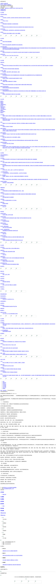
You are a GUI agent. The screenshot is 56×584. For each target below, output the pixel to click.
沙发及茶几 (2, 253)
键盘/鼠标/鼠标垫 (6, 197)
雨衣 (15, 236)
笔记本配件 (2, 111)
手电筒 (12, 165)
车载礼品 (11, 284)
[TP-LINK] (28, 209)
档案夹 (4, 115)
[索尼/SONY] (33, 209)
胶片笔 (2, 105)
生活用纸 (2, 156)
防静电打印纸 (17, 240)
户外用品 (8, 182)
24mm (15, 55)
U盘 (13, 200)
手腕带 (4, 240)
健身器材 (12, 182)
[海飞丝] (3, 185)
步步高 (8, 299)
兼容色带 (38, 52)
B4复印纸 (16, 17)
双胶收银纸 (5, 23)
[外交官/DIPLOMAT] (13, 292)
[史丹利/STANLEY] (8, 379)
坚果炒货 (16, 341)
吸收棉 (37, 162)
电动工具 (4, 362)
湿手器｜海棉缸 (6, 130)
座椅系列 (2, 250)
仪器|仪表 (2, 364)
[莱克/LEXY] (18, 336)
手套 (22, 8)
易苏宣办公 (7, 8)
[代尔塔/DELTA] (3, 243)
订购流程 (8, 560)
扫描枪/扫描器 (23, 84)
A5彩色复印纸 (5, 30)
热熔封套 (2, 62)
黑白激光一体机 (17, 71)
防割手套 (8, 217)
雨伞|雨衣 (23, 165)
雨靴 (6, 214)
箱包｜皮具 (5, 284)
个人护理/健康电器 (4, 330)
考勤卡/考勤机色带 (9, 81)
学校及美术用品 (3, 142)
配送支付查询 (10, 555)
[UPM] (3, 36)
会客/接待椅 (9, 251)
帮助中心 (9, 4)
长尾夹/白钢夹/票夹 (44, 146)
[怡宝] (23, 357)
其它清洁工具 (28, 162)
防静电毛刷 (12, 240)
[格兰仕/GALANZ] (33, 336)
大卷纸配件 (35, 179)
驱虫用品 (22, 159)
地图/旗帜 (53, 129)
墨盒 (1, 43)
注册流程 (12, 550)
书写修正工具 (3, 117)
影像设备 (2, 308)
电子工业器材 (9, 375)
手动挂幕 (10, 78)
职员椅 (13, 251)
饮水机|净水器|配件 (38, 323)
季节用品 (26, 159)
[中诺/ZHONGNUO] (8, 316)
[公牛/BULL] (38, 379)
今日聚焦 (2, 496)
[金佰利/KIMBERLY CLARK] (23, 243)
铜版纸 (10, 33)
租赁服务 (2, 333)
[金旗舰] (28, 36)
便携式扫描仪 (29, 84)
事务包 (2, 101)
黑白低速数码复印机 (29, 75)
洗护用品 (2, 168)
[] (2, 3)
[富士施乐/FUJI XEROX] (3, 58)
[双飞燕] (18, 209)
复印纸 (11, 8)
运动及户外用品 (3, 181)
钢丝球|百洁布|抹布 (22, 162)
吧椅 (6, 251)
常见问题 (4, 560)
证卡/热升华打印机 (34, 65)
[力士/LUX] (13, 185)
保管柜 (12, 261)
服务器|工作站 (18, 190)
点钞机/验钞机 (8, 94)
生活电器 (2, 320)
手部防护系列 (3, 216)
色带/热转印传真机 (10, 68)
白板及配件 (2, 139)
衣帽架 (17, 264)
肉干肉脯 (8, 341)
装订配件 (43, 129)
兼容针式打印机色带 (6, 52)
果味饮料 (15, 351)
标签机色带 (2, 54)
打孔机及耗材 (13, 146)
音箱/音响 (11, 306)
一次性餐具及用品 (4, 171)
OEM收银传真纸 (15, 23)
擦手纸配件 (40, 179)
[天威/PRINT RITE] (28, 58)
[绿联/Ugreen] (38, 209)
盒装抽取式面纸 (24, 179)
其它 (3, 166)
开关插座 (50, 375)
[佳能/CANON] (13, 58)
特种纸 (2, 32)
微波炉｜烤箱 (5, 328)
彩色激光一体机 (6, 71)
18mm (12, 55)
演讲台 (9, 248)
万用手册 (2, 108)
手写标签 (11, 126)
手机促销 (2, 510)
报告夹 (14, 115)
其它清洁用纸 (9, 227)
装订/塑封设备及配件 (4, 89)
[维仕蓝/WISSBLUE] (18, 292)
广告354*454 (2, 515)
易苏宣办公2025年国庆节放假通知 (9, 487)
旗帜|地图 (27, 165)
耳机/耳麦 (15, 306)
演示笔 (20, 78)
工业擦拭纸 (12, 162)
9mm (5, 55)
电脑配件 (2, 192)
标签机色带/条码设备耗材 (14, 87)
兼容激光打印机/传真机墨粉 (8, 47)
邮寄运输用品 (3, 132)
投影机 (4, 78)
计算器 (52, 146)
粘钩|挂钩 (16, 165)
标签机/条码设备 (6, 87)
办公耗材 (2, 38)
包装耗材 (8, 368)
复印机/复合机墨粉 (8, 49)
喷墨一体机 (11, 71)
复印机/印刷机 (3, 73)
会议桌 (6, 248)
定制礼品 (2, 276)
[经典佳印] (23, 36)
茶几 (5, 254)
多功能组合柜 (16, 257)
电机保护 (13, 375)
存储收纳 (19, 165)
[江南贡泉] (3, 357)
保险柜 (6, 261)
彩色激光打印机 (12, 65)
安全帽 (4, 221)
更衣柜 (20, 257)
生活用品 (2, 152)
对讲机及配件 (3, 301)
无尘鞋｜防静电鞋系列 (5, 229)
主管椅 (4, 251)
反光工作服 (12, 236)
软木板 (15, 140)
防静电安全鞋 (15, 230)
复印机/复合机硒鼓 (15, 49)
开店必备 (2, 508)
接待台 (18, 248)
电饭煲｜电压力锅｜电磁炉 (16, 328)
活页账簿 (31, 129)
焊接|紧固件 (3, 370)
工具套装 (15, 362)
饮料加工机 (31, 328)
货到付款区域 (5, 555)
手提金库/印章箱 (20, 129)
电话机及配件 (3, 298)
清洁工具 (2, 161)
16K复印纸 (28, 17)
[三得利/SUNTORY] (28, 357)
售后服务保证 (9, 564)
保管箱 (9, 261)
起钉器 (38, 146)
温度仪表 (4, 365)
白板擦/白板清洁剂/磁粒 (7, 140)
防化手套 (29, 217)
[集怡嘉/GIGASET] (13, 316)
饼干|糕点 (20, 341)
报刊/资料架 (7, 264)
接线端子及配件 (42, 375)
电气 (1, 374)
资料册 (9, 115)
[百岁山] (8, 357)
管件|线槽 (36, 375)
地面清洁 (16, 162)
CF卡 (8, 313)
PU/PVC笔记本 (8, 123)
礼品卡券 (25, 354)
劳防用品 (2, 211)
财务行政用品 (3, 128)
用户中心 (2, 4)
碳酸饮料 (12, 351)
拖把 (35, 162)
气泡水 (12, 344)
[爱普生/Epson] (38, 36)
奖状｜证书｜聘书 (6, 274)
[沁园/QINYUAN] (3, 336)
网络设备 (2, 202)
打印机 (2, 64)
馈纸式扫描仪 (10, 84)
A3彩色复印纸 (16, 30)
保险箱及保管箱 (3, 259)
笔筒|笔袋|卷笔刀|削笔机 (19, 147)
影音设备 (2, 305)
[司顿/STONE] (23, 292)
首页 (3, 381)
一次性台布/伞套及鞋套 (13, 173)
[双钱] (33, 243)
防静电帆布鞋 (5, 230)
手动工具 (12, 362)
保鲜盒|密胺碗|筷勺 (4, 154)
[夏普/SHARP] (28, 336)
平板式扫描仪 (5, 84)
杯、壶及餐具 (3, 175)
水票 (15, 344)
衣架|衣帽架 (52, 165)
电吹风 (9, 331)
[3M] (18, 243)
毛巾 (17, 169)
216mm (6, 20)
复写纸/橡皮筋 (26, 129)
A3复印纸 (8, 17)
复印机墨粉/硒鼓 (3, 46)
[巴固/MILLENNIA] (13, 243)
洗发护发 (20, 169)
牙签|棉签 (25, 173)
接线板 (53, 375)
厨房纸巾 (16, 179)
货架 (23, 257)
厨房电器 (2, 327)
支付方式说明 (16, 555)
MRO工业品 (2, 359)
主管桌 (12, 248)
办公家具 (2, 245)
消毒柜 (9, 328)
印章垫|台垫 (11, 130)
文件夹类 (2, 114)
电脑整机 (2, 189)
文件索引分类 (26, 115)
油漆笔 (8, 120)
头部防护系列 (3, 219)
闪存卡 (4, 200)
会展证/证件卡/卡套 (10, 137)
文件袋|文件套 (49, 115)
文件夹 (13, 8)
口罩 (3, 224)
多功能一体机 (3, 70)
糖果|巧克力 (12, 341)
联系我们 (21, 555)
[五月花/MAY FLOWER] (33, 185)
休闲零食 (4, 341)
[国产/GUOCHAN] (3, 269)
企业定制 (2, 278)
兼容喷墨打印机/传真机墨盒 (17, 44)
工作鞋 (8, 214)
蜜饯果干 (24, 341)
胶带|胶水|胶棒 (27, 147)
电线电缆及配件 (28, 375)
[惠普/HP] (23, 58)
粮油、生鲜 (2, 353)
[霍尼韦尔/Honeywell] (28, 243)
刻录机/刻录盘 (3, 205)
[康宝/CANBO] (38, 336)
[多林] (18, 36)
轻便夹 (6, 115)
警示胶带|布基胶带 (46, 165)
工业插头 (33, 375)
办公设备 (2, 60)
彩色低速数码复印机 (6, 75)
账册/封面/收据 (48, 129)
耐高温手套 (12, 217)
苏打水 (9, 344)
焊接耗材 (15, 372)
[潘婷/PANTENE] (8, 185)
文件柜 (6, 146)
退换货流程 (18, 564)
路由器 (4, 203)
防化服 (4, 236)
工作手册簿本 (3, 109)
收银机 (19, 94)
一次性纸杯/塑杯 (6, 173)
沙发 (3, 254)
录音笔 (4, 306)
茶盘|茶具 (26, 176)
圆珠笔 (2, 102)
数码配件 (2, 310)
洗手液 (4, 169)
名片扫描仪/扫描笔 (17, 84)
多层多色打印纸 (3, 14)
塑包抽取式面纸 (30, 179)
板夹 (22, 115)
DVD (4, 206)
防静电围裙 (7, 240)
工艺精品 (2, 288)
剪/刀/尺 (49, 146)
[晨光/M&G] (8, 292)
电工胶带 (22, 375)
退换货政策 (5, 564)
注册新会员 (12, 560)
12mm (8, 55)
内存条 (15, 200)
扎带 (5, 376)
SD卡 (6, 313)
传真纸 (2, 19)
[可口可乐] (38, 357)
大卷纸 (12, 179)
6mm (3, 55)
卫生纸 (19, 179)
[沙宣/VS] (18, 185)
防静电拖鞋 (10, 230)
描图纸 (19, 33)
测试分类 (4, 494)
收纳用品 (37, 165)
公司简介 (16, 560)
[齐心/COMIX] (33, 316)
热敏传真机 (17, 68)
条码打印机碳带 (25, 52)
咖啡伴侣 (8, 351)
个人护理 (14, 169)
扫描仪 (2, 83)
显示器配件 (11, 197)
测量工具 (8, 362)
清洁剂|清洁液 (13, 159)
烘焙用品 (21, 354)
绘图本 (2, 110)
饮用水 (2, 343)
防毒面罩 (6, 224)
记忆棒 (16, 313)
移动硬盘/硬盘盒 (8, 200)
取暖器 (8, 323)
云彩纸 (13, 33)
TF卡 (4, 313)
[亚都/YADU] (23, 336)
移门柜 (6, 257)
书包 (7, 143)
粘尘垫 (21, 240)
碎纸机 (4, 94)
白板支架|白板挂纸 (27, 140)
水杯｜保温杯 (14, 176)
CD (5, 206)
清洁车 (33, 162)
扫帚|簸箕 (41, 162)
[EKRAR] (13, 269)
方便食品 (17, 354)
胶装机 (40, 90)
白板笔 (2, 103)
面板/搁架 (14, 264)
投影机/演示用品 (3, 77)
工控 (3, 376)
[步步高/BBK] (18, 316)
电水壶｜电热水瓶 (25, 328)
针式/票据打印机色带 (32, 52)
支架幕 (6, 78)
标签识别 (2, 125)
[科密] (28, 97)
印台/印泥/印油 (9, 129)
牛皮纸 (16, 33)
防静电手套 (25, 217)
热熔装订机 (11, 90)
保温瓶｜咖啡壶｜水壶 (7, 176)
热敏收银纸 (9, 23)
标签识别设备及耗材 (4, 86)
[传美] (33, 36)
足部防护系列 (3, 213)
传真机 (2, 67)
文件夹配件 (38, 115)
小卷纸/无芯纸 (8, 179)
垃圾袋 (6, 162)
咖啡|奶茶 (4, 351)
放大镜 (15, 130)
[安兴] (13, 36)
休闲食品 (2, 340)
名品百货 (2, 283)
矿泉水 (4, 344)
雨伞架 (4, 264)
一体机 (22, 190)
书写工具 (10, 143)
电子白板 (16, 94)
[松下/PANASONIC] (38, 58)
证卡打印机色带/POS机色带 (16, 52)
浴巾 (23, 169)
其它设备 (2, 92)
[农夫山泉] (13, 357)
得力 (11, 299)
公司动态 (2, 492)
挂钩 (5, 137)
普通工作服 (7, 236)
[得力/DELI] (8, 58)
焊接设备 (12, 372)
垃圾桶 (8, 162)
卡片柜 (12, 257)
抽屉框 (4, 257)
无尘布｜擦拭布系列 (4, 226)
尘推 (3, 162)
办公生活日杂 (3, 164)
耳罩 (5, 233)
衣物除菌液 (35, 159)
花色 (3, 227)
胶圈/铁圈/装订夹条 (34, 90)
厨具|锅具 (4, 281)
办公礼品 (2, 273)
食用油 (4, 354)
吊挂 (12, 115)
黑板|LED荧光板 (35, 140)
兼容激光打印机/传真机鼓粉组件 (30, 47)
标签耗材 (12, 368)
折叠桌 (15, 248)
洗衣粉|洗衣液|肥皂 (6, 159)
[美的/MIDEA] (8, 336)
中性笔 (16, 8)
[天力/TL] (18, 269)
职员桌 (4, 248)
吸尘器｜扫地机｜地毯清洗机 (23, 323)
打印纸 (2, 25)
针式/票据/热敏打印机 (26, 65)
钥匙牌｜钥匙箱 (17, 137)
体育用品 (4, 182)
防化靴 (11, 214)
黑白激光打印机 (6, 65)
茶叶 (1, 346)
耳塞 (3, 233)
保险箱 (4, 261)
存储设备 (2, 199)
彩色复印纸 (2, 29)
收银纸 (2, 22)
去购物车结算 (3, 9)
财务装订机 (23, 90)
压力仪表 (12, 365)
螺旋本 (4, 123)
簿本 (1, 122)
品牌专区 (4, 382)
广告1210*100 (3, 512)
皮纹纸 (7, 33)
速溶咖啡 (19, 351)
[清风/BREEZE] (28, 185)
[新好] (8, 36)
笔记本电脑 (9, 190)
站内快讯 (4, 390)
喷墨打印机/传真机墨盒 (7, 44)
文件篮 (33, 146)
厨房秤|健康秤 (5, 331)
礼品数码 (14, 284)
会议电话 (2, 303)
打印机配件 (51, 65)
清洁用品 (2, 158)
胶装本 (2, 112)
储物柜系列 (2, 256)
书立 (31, 146)
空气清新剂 (18, 159)
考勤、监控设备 (3, 80)
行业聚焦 (2, 499)
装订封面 (19, 90)
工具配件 (19, 362)
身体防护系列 (3, 235)
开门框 (9, 257)
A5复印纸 (12, 17)
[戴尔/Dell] (8, 209)
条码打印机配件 (45, 65)
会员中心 (4, 383)
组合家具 (2, 266)
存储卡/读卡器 (3, 312)
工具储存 (23, 362)
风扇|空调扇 (5, 323)
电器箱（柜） (18, 375)
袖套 (15, 217)
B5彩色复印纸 (22, 30)
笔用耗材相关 (3, 104)
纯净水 (6, 344)
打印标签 (7, 126)
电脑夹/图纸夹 (18, 115)
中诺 (3, 299)
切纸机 (12, 94)
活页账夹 (35, 129)
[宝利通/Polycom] (3, 316)
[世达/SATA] (3, 379)
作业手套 (4, 217)
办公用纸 (2, 12)
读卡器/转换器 (12, 313)
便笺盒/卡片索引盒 (26, 146)
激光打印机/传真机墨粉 (41, 47)
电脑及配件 (2, 187)
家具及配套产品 (3, 263)
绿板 (13, 140)
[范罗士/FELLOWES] (23, 97)
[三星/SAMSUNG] (13, 97)
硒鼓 (1, 40)
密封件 (8, 372)
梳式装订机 (44, 90)
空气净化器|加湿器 (13, 323)
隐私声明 (15, 550)
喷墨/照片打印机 (18, 65)
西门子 (6, 299)
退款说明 (14, 564)
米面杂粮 (7, 354)
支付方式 (8, 550)
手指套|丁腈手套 (20, 217)
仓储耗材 (2, 367)
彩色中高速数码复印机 (15, 75)
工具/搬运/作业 (32, 165)
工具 (1, 361)
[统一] (33, 357)
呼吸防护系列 (3, 223)
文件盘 (4, 146)
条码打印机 (40, 65)
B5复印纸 (20, 17)
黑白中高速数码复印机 (37, 75)
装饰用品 (40, 165)
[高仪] (13, 336)
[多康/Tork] (18, 379)
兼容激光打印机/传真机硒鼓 (19, 47)
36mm (17, 55)
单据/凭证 (4, 129)
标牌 (3, 137)
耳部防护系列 (3, 232)
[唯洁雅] (38, 185)
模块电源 (47, 375)
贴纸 (13, 143)
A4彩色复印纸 (11, 30)
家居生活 (2, 280)
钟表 (8, 284)
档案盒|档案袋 (43, 115)
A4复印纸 (4, 17)
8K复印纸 (24, 17)
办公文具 (2, 99)
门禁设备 (14, 81)
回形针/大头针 (19, 146)
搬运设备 (15, 368)
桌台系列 (2, 247)
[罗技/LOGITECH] (3, 209)
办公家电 (2, 318)
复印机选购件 (22, 75)
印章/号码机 (14, 129)
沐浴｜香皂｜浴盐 (8, 169)
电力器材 (4, 375)
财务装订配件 (28, 90)
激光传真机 (5, 68)
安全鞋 (19, 8)
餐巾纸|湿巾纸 (45, 179)
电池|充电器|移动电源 (7, 165)
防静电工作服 (21, 236)
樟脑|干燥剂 (30, 159)
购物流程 (4, 550)
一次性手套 (20, 173)
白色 (5, 227)
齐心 (13, 299)
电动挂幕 (14, 78)
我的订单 (6, 4)
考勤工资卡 (39, 129)
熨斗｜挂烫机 (31, 323)
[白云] (23, 185)
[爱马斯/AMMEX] (8, 243)
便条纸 (4, 126)
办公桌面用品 (3, 145)
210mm (4, 20)
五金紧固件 (5, 372)
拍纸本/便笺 (3, 106)
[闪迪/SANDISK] (23, 209)
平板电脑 (13, 190)
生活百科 (2, 501)
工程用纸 (4, 33)
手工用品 (4, 143)
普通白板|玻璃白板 (20, 140)
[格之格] (33, 58)
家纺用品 (8, 281)
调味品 (14, 354)
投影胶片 (17, 78)
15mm (10, 55)
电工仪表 (8, 365)
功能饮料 (23, 351)
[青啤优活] (18, 357)
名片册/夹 (31, 115)
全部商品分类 (3, 10)
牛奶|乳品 (27, 351)
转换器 (6, 203)
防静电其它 (2, 238)
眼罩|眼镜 (7, 221)
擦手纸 (4, 179)
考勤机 (4, 81)
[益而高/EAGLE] (13, 379)
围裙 (17, 236)
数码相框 (7, 306)
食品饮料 (2, 338)
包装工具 (4, 368)
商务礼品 (2, 271)
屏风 (11, 264)
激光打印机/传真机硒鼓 (7, 41)
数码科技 (2, 286)
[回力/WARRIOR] (38, 243)
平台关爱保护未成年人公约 (8, 488)
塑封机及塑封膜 (6, 90)
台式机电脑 (5, 190)
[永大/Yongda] (33, 379)
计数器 (36, 146)
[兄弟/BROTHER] (33, 97)
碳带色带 (2, 51)
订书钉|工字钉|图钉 (11, 147)
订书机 (9, 146)
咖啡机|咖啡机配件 (45, 323)
